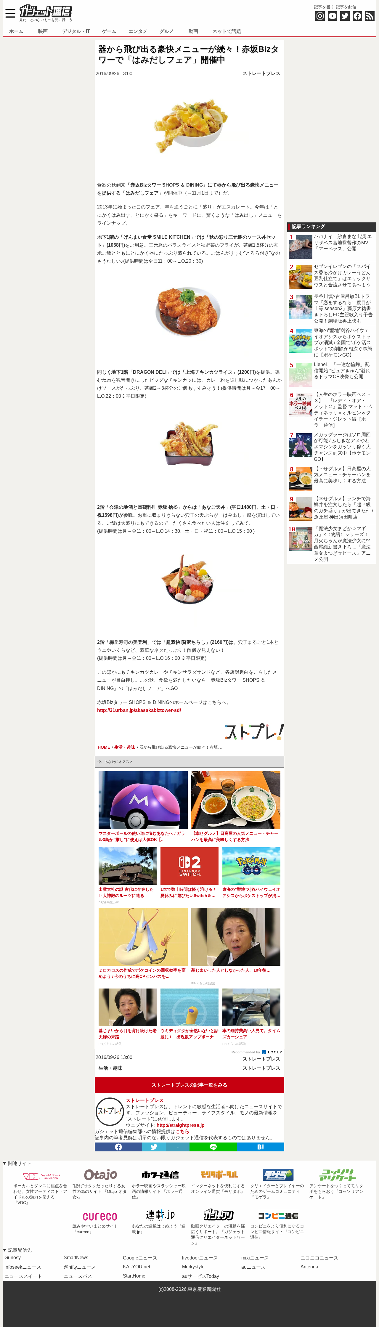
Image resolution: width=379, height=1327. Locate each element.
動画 (193, 31)
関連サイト (20, 1163)
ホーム (16, 31)
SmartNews (76, 1257)
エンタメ (138, 31)
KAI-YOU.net (136, 1266)
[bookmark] (260, 1147)
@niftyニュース (80, 1267)
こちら (182, 1131)
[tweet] (154, 1147)
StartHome (134, 1275)
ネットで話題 (227, 31)
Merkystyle (193, 1266)
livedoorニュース (200, 1257)
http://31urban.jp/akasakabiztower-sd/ (139, 710)
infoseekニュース (22, 1267)
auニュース (253, 1267)
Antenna (309, 1266)
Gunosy (12, 1257)
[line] (213, 1147)
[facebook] (118, 1147)
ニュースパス (78, 1276)
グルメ (167, 31)
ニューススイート (23, 1276)
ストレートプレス (261, 73)
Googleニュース (140, 1257)
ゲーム (109, 31)
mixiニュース (255, 1257)
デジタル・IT (76, 31)
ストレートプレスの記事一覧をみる (189, 1084)
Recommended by (246, 1052)
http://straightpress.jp (181, 1125)
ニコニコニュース (319, 1257)
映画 (43, 31)
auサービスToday (200, 1276)
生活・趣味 (110, 1068)
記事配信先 (20, 1250)
